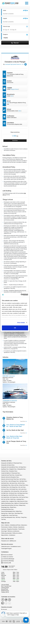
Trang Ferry (23, 517)
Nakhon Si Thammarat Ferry (21, 503)
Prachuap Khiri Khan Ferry (7, 509)
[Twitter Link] (6, 599)
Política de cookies (17, 533)
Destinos (7, 525)
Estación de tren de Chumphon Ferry (10, 477)
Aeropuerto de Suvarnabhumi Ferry (9, 467)
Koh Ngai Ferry (4, 495)
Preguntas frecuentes (12, 529)
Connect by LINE (7, 562)
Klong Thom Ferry (23, 485)
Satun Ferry (11, 513)
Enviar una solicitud (7, 554)
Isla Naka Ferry (23, 481)
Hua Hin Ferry (4, 481)
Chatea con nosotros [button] (8, 556)
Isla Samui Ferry (13, 483)
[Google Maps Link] (2, 603)
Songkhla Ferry (4, 515)
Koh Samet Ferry (5, 497)
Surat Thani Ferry (13, 515)
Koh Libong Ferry (15, 491)
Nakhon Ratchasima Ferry (7, 503)
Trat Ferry (3, 519)
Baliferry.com (13, 540)
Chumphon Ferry (13, 471)
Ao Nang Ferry (22, 467)
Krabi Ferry (13, 499)
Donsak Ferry (18, 475)
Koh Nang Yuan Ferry (22, 493)
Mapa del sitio (4, 535)
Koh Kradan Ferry (14, 489)
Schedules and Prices (15, 525)
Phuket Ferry (13, 507)
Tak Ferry (18, 517)
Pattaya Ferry (22, 505)
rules (12, 96)
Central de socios (5, 546)
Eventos (10, 527)
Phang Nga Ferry (5, 507)
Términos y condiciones (13, 531)
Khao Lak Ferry (14, 485)
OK (15, 328)
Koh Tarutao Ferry (14, 497)
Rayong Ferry (4, 513)
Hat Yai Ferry (23, 479)
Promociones (4, 527)
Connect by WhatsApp (8, 560)
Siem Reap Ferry (18, 513)
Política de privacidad (6, 533)
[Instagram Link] (9, 599)
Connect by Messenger (8, 558)
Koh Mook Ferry (13, 493)
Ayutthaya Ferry (5, 469)
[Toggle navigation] (27, 3)
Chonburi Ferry (4, 471)
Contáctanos (12, 535)
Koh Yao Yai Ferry (5, 499)
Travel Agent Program (6, 548)
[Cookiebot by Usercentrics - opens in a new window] (21, 295)
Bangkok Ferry (13, 469)
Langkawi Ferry (12, 501)
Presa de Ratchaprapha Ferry (8, 511)
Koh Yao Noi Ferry (23, 497)
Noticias (15, 527)
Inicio (2, 525)
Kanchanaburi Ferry (5, 485)
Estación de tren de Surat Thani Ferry (10, 479)
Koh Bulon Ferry (5, 487)
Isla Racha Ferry (5, 483)
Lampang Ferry (20, 499)
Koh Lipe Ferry (23, 491)
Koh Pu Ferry (21, 495)
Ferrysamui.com (5, 540)
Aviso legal (4, 531)
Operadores (21, 527)
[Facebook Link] (2, 599)
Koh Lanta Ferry (22, 489)
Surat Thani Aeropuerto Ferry (8, 517)
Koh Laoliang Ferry (5, 491)
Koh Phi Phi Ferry (13, 495)
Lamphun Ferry (4, 501)
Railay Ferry (18, 511)
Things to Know (14, 89)
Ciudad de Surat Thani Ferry (7, 475)
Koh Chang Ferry (14, 487)
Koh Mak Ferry (4, 493)
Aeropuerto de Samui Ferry (7, 465)
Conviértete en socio (15, 546)
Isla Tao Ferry (21, 483)
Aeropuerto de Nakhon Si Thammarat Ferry (11, 463)
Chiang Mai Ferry (21, 469)
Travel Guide (21, 529)
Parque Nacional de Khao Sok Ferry (9, 505)
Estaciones (24, 525)
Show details (21, 322)
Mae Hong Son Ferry (22, 501)
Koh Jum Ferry (21, 487)
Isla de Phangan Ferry (13, 481)
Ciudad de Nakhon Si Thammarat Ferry (10, 473)
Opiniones (3, 529)
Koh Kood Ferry (5, 489)
